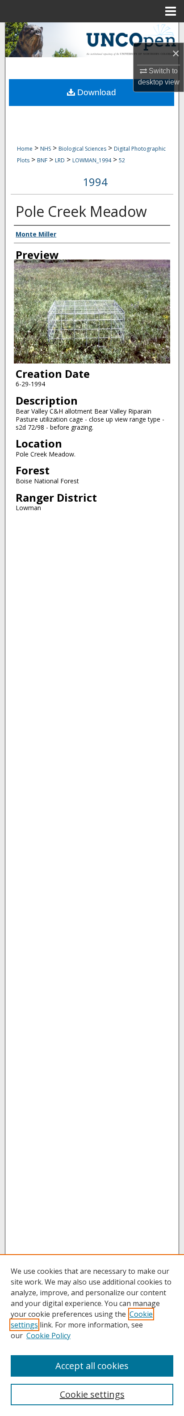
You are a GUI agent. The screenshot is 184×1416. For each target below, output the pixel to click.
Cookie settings (92, 1394)
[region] (92, 1335)
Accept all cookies (92, 1366)
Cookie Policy (48, 1335)
